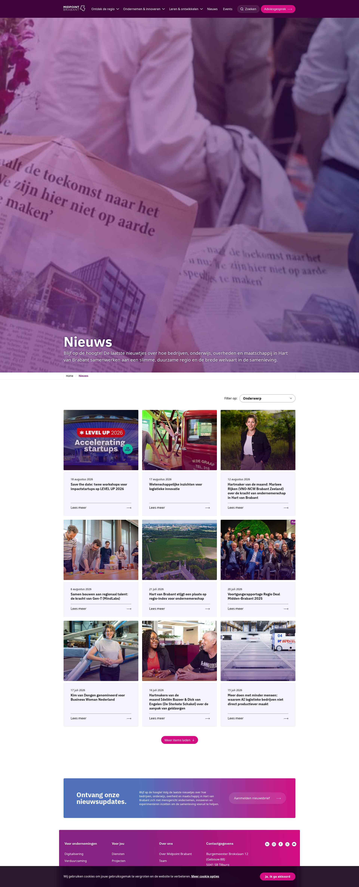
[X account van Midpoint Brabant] (287, 845)
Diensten (118, 854)
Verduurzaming (76, 861)
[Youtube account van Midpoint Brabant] (294, 845)
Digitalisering (74, 854)
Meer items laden (178, 740)
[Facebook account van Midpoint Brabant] (280, 845)
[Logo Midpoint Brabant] (74, 9)
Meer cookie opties (205, 876)
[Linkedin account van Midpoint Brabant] (267, 845)
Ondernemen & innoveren (141, 9)
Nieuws (212, 9)
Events (227, 9)
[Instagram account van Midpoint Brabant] (274, 845)
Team (163, 861)
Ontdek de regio (103, 9)
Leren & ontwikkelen (183, 9)
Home (69, 376)
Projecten (118, 861)
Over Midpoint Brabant (175, 854)
